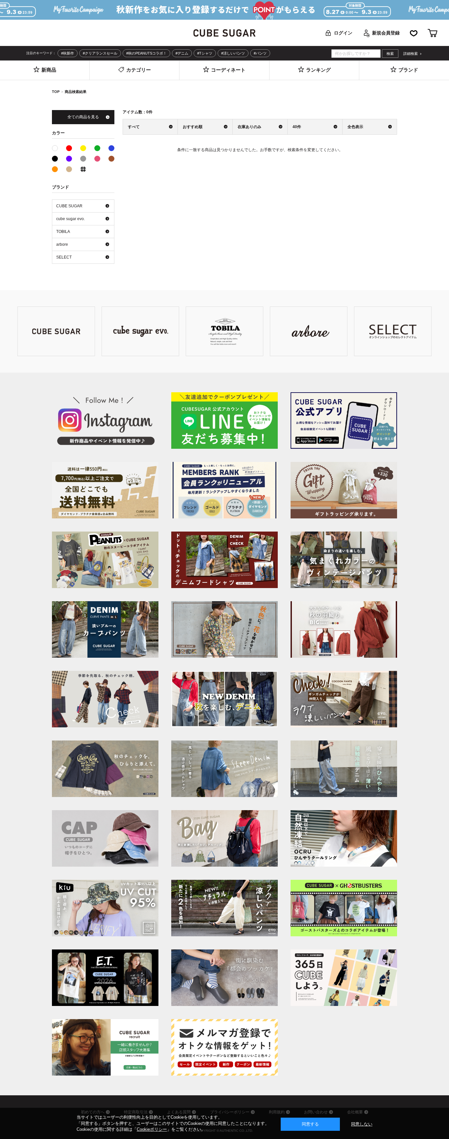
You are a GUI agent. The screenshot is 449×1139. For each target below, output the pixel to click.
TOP (55, 92)
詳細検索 (410, 54)
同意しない (361, 1124)
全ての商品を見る (83, 117)
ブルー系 (111, 148)
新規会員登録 (386, 32)
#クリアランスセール (100, 53)
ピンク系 (97, 159)
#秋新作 (67, 53)
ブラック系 (55, 159)
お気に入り (414, 33)
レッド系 (69, 148)
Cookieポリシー (152, 1129)
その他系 (83, 169)
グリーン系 (97, 148)
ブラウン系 (111, 159)
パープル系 (69, 159)
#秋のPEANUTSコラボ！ (146, 53)
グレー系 (83, 159)
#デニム (182, 53)
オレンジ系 (55, 169)
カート (432, 33)
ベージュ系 (69, 169)
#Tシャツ (204, 53)
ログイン (343, 32)
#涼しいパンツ (233, 53)
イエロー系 (83, 148)
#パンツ (260, 53)
